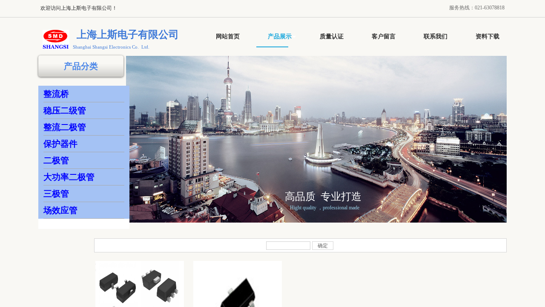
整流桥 (56, 93)
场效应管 (60, 210)
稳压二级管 (64, 110)
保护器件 (60, 143)
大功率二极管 (69, 177)
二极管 (56, 160)
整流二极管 (64, 127)
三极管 (56, 193)
